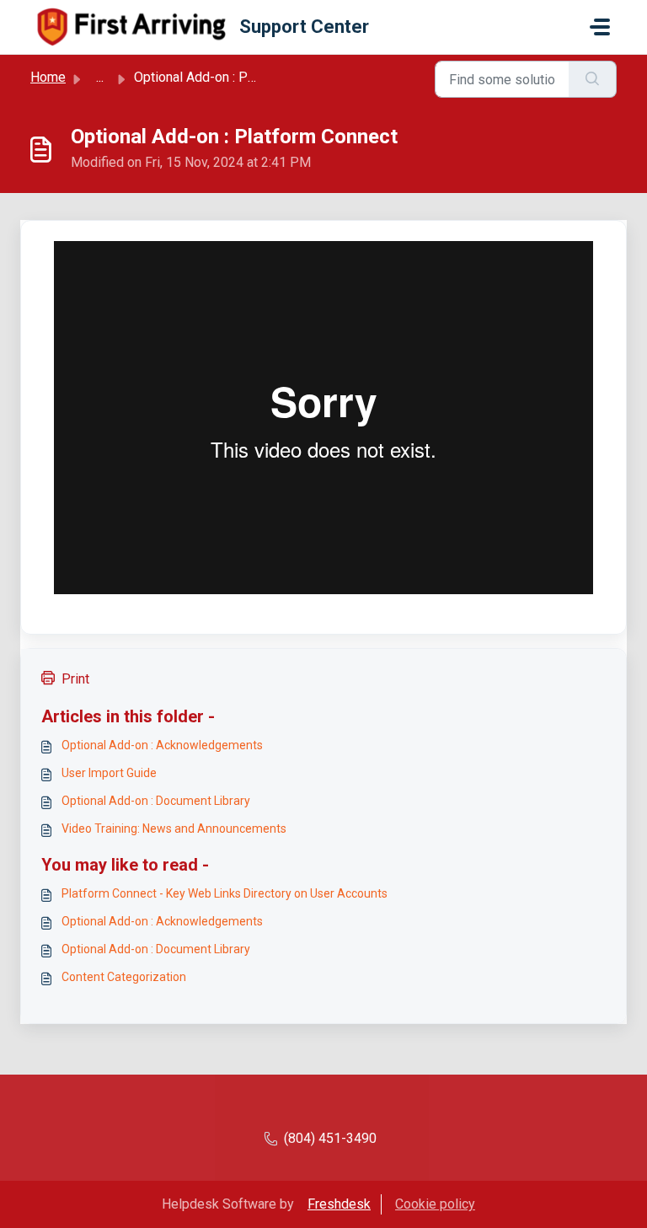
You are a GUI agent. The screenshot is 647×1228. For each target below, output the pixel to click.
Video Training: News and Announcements (173, 828)
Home (48, 77)
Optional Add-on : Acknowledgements (162, 745)
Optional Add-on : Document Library (155, 800)
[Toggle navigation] (600, 27)
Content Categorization (123, 977)
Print (75, 679)
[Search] (593, 79)
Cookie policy (435, 1204)
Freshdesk (339, 1204)
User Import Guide (109, 773)
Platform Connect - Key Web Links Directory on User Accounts (224, 893)
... (100, 77)
